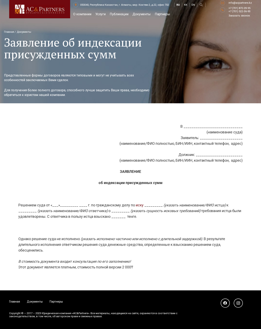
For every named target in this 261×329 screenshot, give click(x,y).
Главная (14, 301)
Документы (35, 301)
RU (178, 4)
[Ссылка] (39, 9)
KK (185, 4)
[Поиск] (201, 5)
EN (193, 4)
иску (140, 205)
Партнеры (56, 301)
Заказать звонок (239, 15)
